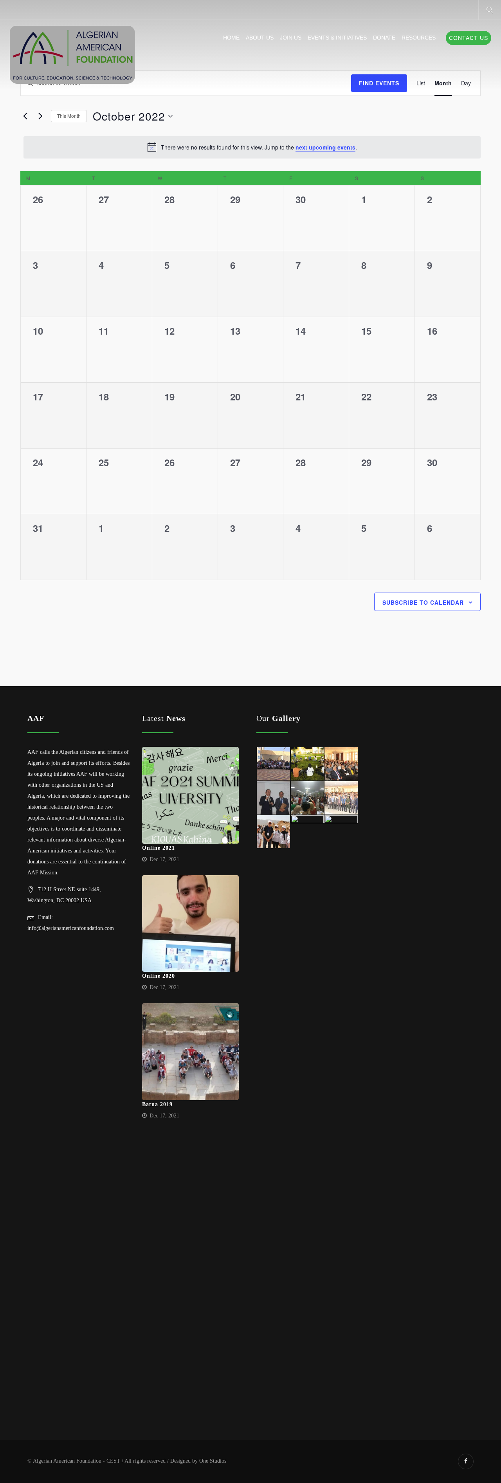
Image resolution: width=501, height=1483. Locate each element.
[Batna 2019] (190, 1051)
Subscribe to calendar (423, 602)
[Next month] (40, 116)
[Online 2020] (190, 923)
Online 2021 (158, 848)
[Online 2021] (190, 795)
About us (260, 37)
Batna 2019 (157, 1104)
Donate (384, 37)
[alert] (252, 147)
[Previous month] (25, 116)
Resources (419, 37)
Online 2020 (158, 976)
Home (231, 37)
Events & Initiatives (337, 37)
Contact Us (468, 38)
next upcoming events (325, 147)
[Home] (72, 55)
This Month (69, 115)
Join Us (290, 37)
